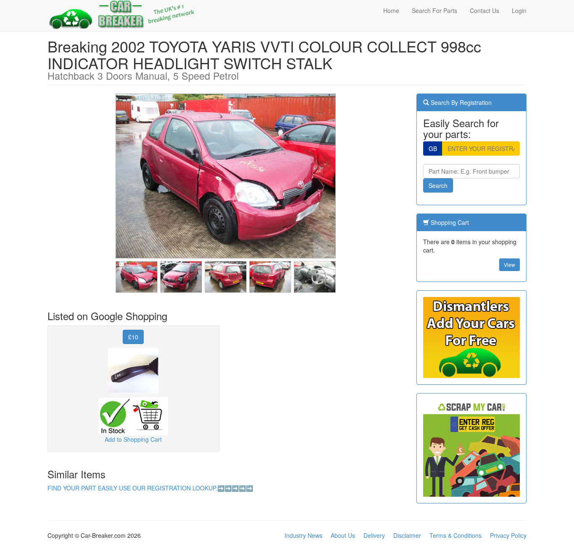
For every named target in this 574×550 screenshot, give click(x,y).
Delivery (374, 535)
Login (519, 10)
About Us (343, 535)
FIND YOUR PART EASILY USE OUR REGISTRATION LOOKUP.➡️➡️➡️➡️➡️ (150, 488)
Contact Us (484, 10)
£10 (133, 337)
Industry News (303, 535)
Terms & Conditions (455, 535)
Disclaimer (407, 535)
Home (391, 10)
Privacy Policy (508, 535)
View (509, 264)
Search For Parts (434, 10)
